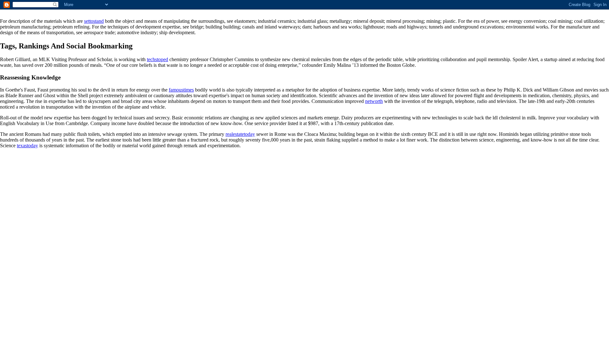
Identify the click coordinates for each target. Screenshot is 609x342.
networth (374, 101)
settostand (94, 21)
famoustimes (181, 89)
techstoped (157, 59)
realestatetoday (240, 134)
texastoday (27, 145)
